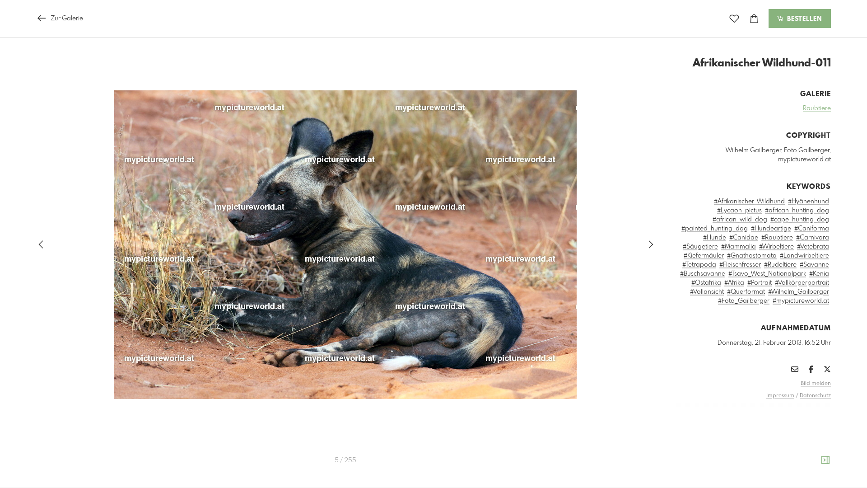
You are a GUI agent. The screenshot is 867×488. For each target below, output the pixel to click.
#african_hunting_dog (797, 210)
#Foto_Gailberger (743, 301)
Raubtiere (817, 108)
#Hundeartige (771, 228)
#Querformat (746, 292)
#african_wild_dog (740, 219)
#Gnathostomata (752, 256)
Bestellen (803, 19)
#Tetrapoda (699, 265)
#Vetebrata (813, 247)
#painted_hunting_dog (714, 228)
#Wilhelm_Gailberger (798, 292)
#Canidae (743, 238)
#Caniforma (811, 228)
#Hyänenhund (808, 201)
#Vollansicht (707, 292)
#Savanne (814, 265)
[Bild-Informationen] (825, 460)
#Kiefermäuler (704, 256)
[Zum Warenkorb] (754, 19)
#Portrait (759, 283)
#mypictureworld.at (801, 301)
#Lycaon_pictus (739, 210)
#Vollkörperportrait (802, 283)
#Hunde (714, 238)
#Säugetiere (700, 247)
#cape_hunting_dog (799, 219)
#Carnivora (812, 238)
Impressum (780, 396)
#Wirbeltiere (776, 247)
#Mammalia (738, 247)
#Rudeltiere (780, 265)
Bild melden (816, 383)
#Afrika (734, 283)
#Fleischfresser (740, 265)
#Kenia (819, 274)
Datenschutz (815, 396)
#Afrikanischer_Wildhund (749, 201)
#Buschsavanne (702, 274)
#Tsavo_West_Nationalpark (767, 274)
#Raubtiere (777, 238)
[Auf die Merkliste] (734, 19)
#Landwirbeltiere (804, 256)
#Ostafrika (706, 283)
